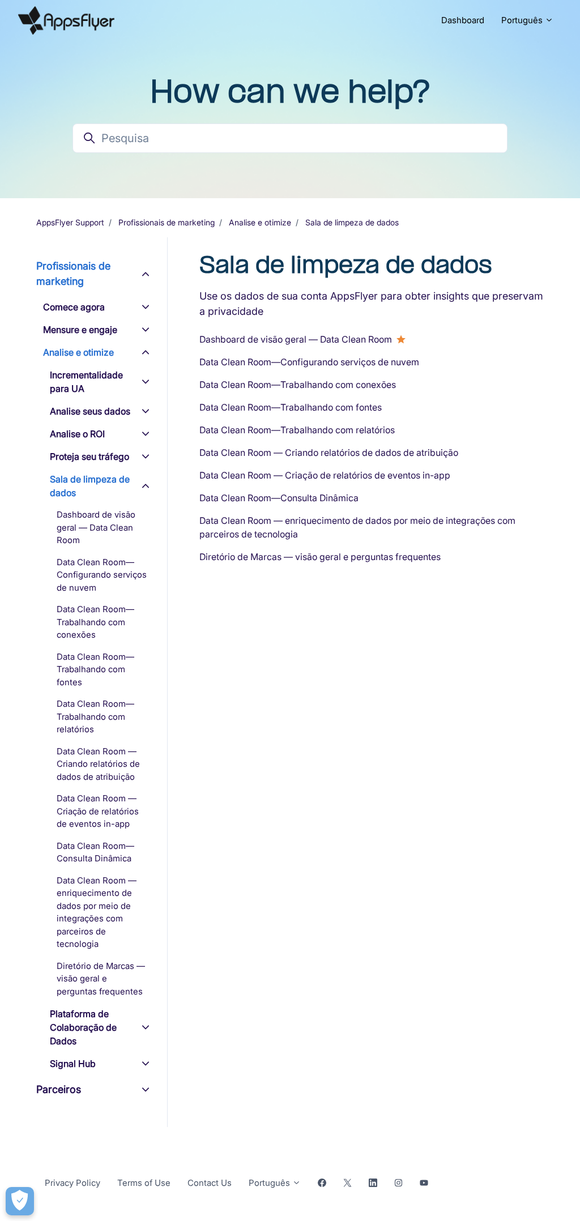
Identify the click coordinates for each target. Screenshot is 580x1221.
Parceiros (58, 1089)
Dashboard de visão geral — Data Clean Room (295, 339)
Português (523, 20)
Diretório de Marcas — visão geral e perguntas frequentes (320, 556)
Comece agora (74, 307)
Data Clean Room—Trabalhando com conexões (297, 384)
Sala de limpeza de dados (352, 222)
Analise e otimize (260, 222)
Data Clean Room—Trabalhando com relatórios (297, 430)
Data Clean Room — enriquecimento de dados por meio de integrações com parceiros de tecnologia (357, 527)
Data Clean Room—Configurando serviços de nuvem (309, 362)
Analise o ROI (77, 433)
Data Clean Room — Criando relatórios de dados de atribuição (328, 452)
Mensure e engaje (80, 329)
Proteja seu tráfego (89, 456)
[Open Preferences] (20, 1201)
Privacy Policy (72, 1182)
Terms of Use (143, 1182)
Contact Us (209, 1182)
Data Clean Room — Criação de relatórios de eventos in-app (324, 475)
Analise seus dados (90, 411)
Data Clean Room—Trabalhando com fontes (290, 407)
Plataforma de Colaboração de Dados (83, 1027)
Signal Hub (73, 1063)
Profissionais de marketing (166, 222)
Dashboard (462, 20)
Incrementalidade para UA (86, 381)
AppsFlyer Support (70, 222)
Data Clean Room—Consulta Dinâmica (279, 497)
